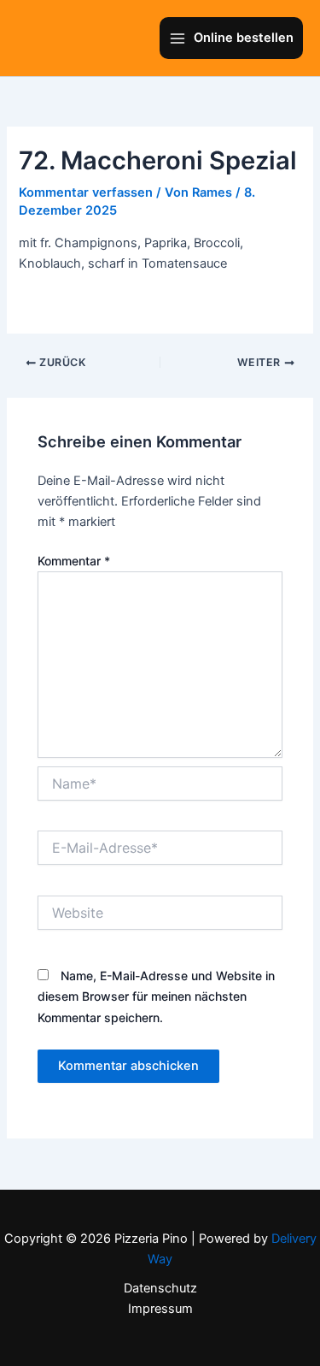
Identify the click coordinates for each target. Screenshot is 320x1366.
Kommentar (74, 560)
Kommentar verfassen (86, 192)
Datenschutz (160, 1288)
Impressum (160, 1308)
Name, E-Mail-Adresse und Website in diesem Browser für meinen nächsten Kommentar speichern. (156, 996)
